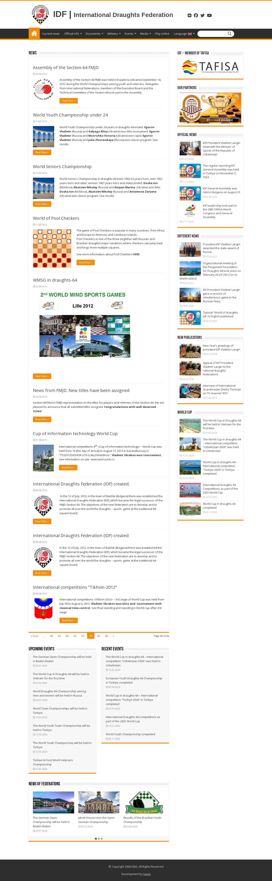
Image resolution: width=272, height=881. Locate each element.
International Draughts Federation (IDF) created (81, 535)
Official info (71, 33)
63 (82, 636)
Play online (162, 33)
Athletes (112, 33)
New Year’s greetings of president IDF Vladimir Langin (221, 347)
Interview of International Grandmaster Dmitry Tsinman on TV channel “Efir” (222, 389)
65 (98, 636)
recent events (112, 649)
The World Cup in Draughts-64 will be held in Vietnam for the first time (222, 424)
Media (144, 33)
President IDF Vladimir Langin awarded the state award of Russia (221, 248)
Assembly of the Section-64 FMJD (66, 67)
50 (59, 636)
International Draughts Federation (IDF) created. (81, 484)
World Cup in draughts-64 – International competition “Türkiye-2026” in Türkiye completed (132, 700)
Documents (93, 33)
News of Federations (44, 784)
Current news (51, 33)
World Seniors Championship (62, 166)
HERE (136, 254)
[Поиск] (229, 34)
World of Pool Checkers (56, 218)
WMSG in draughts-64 (55, 280)
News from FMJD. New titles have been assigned (81, 390)
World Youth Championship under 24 (70, 115)
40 (51, 636)
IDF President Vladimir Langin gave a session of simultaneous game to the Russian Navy (221, 295)
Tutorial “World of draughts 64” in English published (220, 314)
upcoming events (41, 649)
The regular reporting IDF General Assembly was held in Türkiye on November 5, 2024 (221, 171)
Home (34, 33)
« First (34, 636)
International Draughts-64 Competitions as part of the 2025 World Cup (220, 488)
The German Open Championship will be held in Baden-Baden (51, 822)
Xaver (147, 874)
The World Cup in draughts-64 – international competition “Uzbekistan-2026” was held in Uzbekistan (134, 661)
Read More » (68, 100)
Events (129, 33)
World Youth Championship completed (130, 734)
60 (67, 636)
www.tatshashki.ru (103, 459)
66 (106, 636)
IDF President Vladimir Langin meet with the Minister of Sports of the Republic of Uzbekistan (221, 148)
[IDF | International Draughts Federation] (40, 14)
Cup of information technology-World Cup (75, 433)
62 (75, 636)
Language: (181, 33)
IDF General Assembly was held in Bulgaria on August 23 (221, 190)
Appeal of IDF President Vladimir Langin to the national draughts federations (218, 368)
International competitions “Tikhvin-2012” (75, 587)
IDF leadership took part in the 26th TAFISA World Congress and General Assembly (220, 211)
